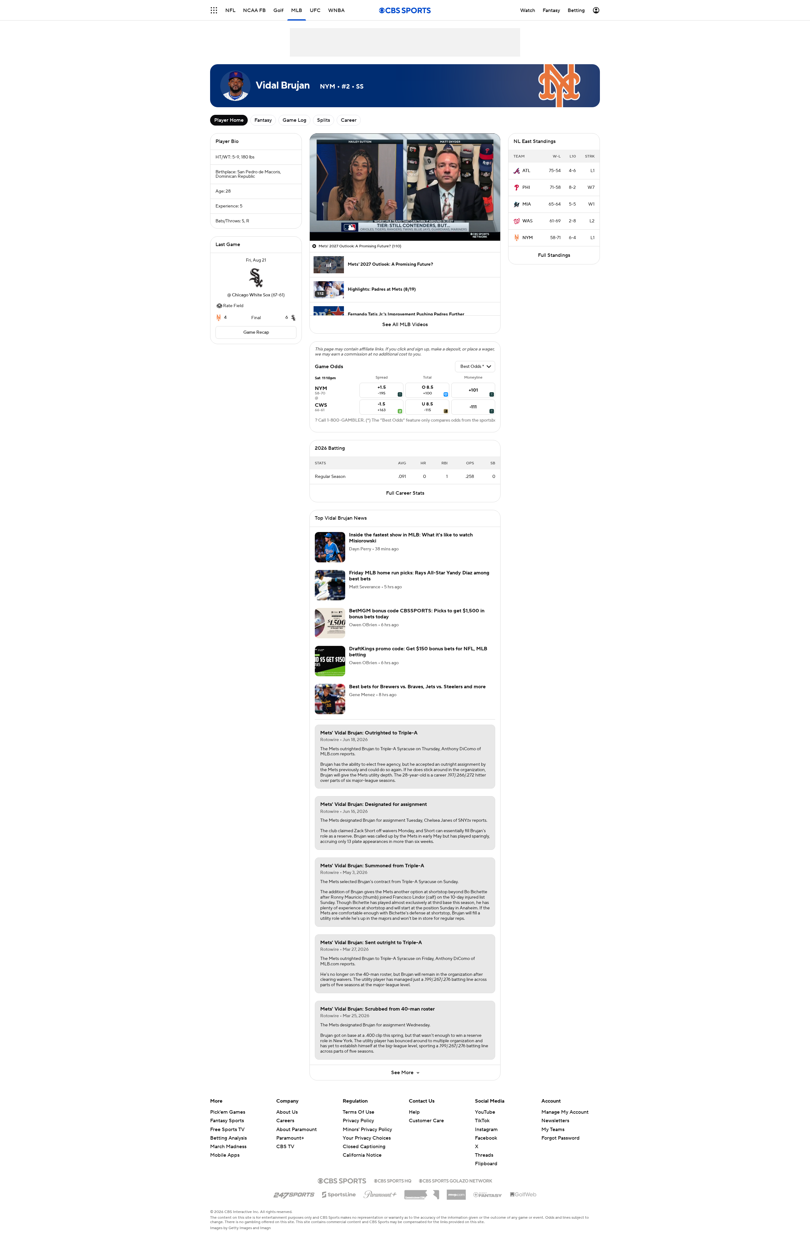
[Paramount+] (380, 1193)
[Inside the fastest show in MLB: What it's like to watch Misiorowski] (330, 547)
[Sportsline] (339, 1194)
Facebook (486, 1138)
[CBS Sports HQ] (392, 1180)
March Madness (228, 1146)
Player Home (229, 120)
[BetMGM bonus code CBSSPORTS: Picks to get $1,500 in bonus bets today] (330, 623)
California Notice (362, 1155)
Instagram (486, 1129)
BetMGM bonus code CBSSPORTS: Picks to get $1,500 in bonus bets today (416, 614)
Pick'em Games (227, 1112)
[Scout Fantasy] (487, 1194)
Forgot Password (560, 1138)
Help (414, 1112)
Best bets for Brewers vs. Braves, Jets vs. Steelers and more (417, 687)
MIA (526, 204)
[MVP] (456, 1192)
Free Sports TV (227, 1129)
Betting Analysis (228, 1138)
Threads (484, 1155)
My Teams (552, 1129)
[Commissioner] (421, 1192)
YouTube (485, 1112)
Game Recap (256, 332)
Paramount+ (290, 1138)
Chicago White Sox (251, 295)
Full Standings (554, 255)
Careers (285, 1120)
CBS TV (285, 1146)
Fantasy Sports (227, 1120)
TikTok (482, 1120)
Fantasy (263, 120)
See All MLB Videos (405, 324)
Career (349, 120)
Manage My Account (565, 1112)
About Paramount (296, 1129)
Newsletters (555, 1120)
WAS (527, 221)
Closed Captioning (364, 1146)
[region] (405, 187)
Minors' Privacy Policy (367, 1129)
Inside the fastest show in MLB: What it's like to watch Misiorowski (411, 538)
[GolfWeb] (523, 1195)
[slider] (405, 222)
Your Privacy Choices (367, 1138)
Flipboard (486, 1164)
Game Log (294, 120)
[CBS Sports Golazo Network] (455, 1180)
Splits (323, 120)
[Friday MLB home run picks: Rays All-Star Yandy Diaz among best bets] (330, 585)
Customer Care (426, 1120)
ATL (526, 171)
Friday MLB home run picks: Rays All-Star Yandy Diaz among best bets (419, 576)
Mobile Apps (225, 1155)
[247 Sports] (294, 1193)
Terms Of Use (358, 1112)
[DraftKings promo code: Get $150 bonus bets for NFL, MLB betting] (330, 661)
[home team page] (256, 278)
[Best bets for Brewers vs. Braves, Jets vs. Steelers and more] (330, 699)
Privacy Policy (358, 1120)
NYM (527, 238)
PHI (526, 187)
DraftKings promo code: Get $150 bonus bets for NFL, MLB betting (418, 652)
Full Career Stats (405, 493)
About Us (287, 1112)
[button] (213, 10)
